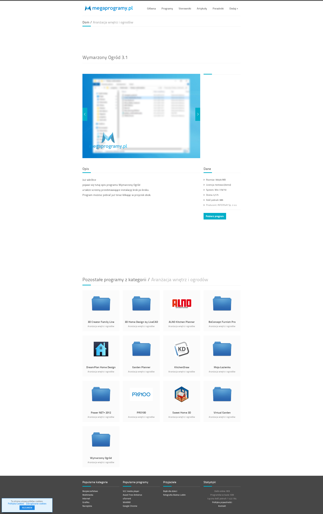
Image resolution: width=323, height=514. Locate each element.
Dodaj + (233, 8)
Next (197, 114)
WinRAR (127, 502)
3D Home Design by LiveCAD (141, 322)
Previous (84, 114)
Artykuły (202, 8)
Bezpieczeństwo (90, 491)
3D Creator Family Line (101, 322)
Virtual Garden (222, 412)
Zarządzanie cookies (36, 503)
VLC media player (131, 491)
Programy (167, 8)
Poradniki (218, 8)
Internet (86, 498)
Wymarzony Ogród (101, 458)
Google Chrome (130, 505)
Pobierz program (215, 216)
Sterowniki (185, 8)
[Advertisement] (161, 40)
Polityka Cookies (16, 503)
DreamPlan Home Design (101, 367)
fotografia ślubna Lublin (174, 494)
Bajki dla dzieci (170, 491)
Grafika (85, 502)
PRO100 (141, 412)
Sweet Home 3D (181, 412)
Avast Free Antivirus (132, 494)
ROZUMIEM (27, 507)
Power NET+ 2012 (101, 412)
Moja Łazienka (222, 367)
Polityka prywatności (222, 502)
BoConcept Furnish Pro (222, 322)
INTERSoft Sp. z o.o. (221, 205)
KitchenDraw (181, 367)
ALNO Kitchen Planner (182, 322)
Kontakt (222, 505)
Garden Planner (141, 367)
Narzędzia (87, 505)
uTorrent (127, 498)
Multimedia (87, 494)
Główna (151, 8)
